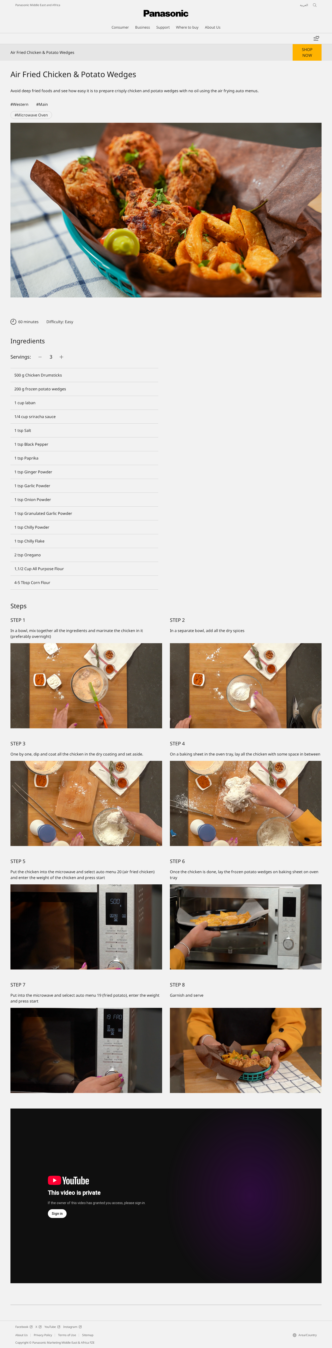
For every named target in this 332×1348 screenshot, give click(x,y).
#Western (19, 104)
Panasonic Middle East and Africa (37, 5)
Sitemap (87, 1335)
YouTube (50, 1327)
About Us (21, 1335)
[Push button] (40, 357)
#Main (42, 104)
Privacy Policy (43, 1335)
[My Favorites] (316, 38)
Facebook (21, 1327)
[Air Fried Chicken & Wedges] (166, 210)
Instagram (70, 1327)
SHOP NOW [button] (307, 52)
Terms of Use (67, 1335)
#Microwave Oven (31, 115)
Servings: (20, 356)
